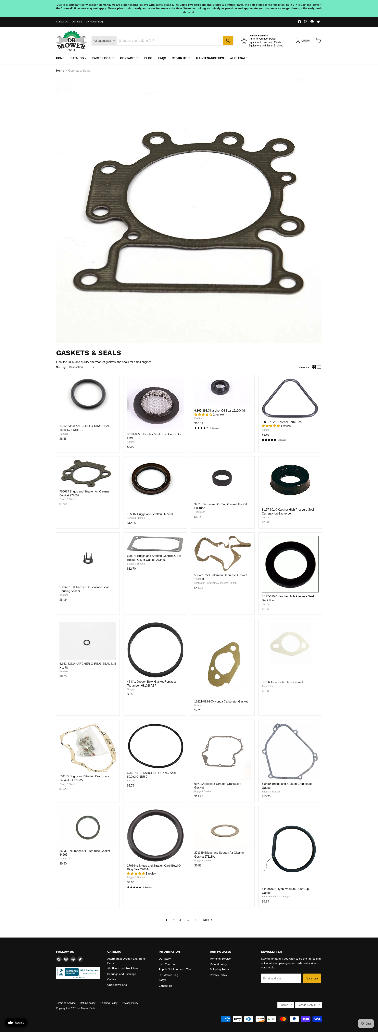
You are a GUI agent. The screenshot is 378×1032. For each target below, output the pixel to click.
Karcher (63, 433)
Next (206, 919)
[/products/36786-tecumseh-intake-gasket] (290, 650)
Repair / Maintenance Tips (175, 969)
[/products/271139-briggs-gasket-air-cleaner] (222, 829)
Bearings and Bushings (121, 974)
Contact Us (62, 21)
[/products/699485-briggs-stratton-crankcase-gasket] (290, 751)
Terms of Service (220, 958)
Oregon (131, 689)
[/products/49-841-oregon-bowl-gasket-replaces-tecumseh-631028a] (155, 650)
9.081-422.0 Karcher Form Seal (282, 422)
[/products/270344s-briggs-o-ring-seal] (155, 835)
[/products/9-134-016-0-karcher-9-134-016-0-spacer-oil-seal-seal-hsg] (87, 559)
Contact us (129, 58)
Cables (111, 979)
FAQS (162, 58)
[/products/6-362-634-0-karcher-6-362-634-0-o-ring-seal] (87, 400)
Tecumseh (199, 512)
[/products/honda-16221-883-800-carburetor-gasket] (222, 660)
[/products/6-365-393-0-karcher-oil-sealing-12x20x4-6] (222, 392)
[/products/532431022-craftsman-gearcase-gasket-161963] (222, 553)
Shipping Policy (219, 969)
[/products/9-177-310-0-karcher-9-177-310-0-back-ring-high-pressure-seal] (290, 564)
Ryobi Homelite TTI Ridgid (276, 896)
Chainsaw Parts (117, 984)
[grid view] (314, 367)
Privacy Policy (218, 974)
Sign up (312, 978)
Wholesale (238, 58)
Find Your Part (168, 964)
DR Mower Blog (94, 21)
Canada (306, 1004)
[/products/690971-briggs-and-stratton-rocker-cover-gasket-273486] (155, 544)
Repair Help (181, 58)
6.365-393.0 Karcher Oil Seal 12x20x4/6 (220, 410)
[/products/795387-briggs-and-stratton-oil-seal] (155, 485)
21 (196, 919)
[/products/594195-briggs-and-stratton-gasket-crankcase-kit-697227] (87, 747)
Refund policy (218, 964)
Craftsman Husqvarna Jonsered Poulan (215, 583)
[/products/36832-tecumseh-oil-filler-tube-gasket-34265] (87, 828)
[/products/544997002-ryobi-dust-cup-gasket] (290, 847)
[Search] (228, 40)
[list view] (319, 367)
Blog (148, 58)
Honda (198, 705)
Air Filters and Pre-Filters (122, 968)
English (284, 1004)
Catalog (77, 58)
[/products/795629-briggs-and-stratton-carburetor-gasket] (87, 474)
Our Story (77, 21)
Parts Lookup (103, 58)
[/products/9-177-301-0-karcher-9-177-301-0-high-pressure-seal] (290, 483)
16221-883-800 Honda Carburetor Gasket (221, 701)
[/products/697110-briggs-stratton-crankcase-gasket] (222, 751)
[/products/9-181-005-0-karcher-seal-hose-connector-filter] (155, 404)
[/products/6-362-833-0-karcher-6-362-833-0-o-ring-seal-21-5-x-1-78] (87, 641)
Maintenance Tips (210, 58)
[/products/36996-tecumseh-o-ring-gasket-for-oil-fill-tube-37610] (222, 480)
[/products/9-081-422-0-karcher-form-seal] (290, 398)
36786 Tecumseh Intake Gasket (282, 682)
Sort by (61, 367)
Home (60, 58)
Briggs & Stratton (68, 499)
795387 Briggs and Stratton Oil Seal (150, 514)
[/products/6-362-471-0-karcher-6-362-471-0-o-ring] (155, 746)
